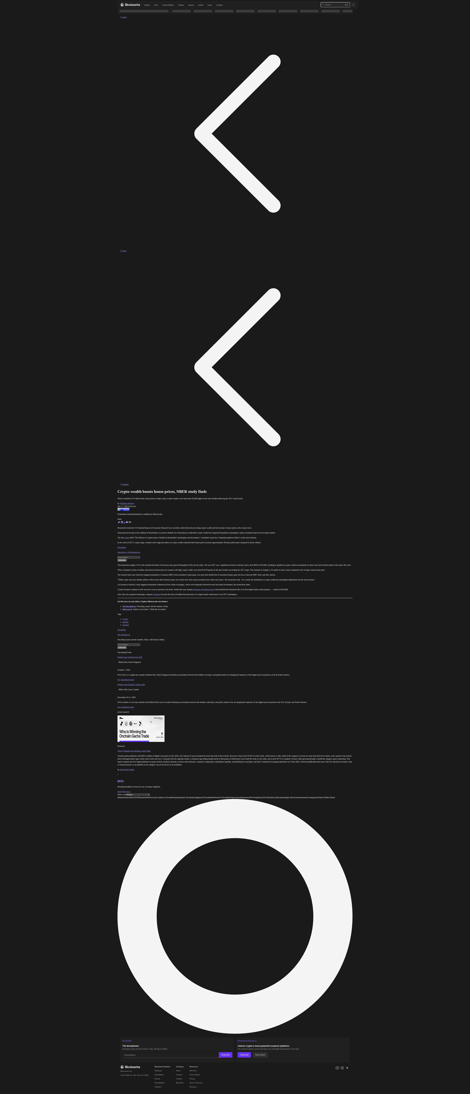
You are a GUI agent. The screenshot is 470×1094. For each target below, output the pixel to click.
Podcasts (158, 1071)
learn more (130, 680)
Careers (179, 1075)
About (178, 1071)
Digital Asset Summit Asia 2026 (130, 657)
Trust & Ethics (194, 1075)
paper (127, 538)
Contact (179, 1079)
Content (200, 5)
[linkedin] (342, 1067)
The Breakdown (124, 635)
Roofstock (157, 594)
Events (210, 5)
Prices (156, 5)
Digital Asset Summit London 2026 (131, 685)
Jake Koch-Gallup (127, 770)
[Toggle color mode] (353, 5)
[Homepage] (130, 4)
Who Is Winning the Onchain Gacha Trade (134, 751)
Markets (125, 484)
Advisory (191, 5)
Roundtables (159, 1083)
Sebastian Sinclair (127, 503)
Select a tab (122, 794)
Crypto (125, 619)
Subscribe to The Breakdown (129, 552)
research (125, 625)
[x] (347, 1067)
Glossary (192, 1087)
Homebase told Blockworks (203, 589)
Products (181, 5)
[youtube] (337, 1067)
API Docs (193, 1071)
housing (125, 622)
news (124, 251)
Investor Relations (168, 5)
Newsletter (122, 547)
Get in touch (260, 1055)
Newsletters (159, 1075)
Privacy (192, 1079)
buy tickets (122, 680)
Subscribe (225, 1055)
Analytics (147, 5)
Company (219, 5)
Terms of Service (195, 1083)
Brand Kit (179, 1083)
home (124, 17)
